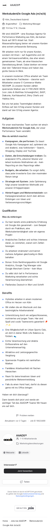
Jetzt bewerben (25, 471)
